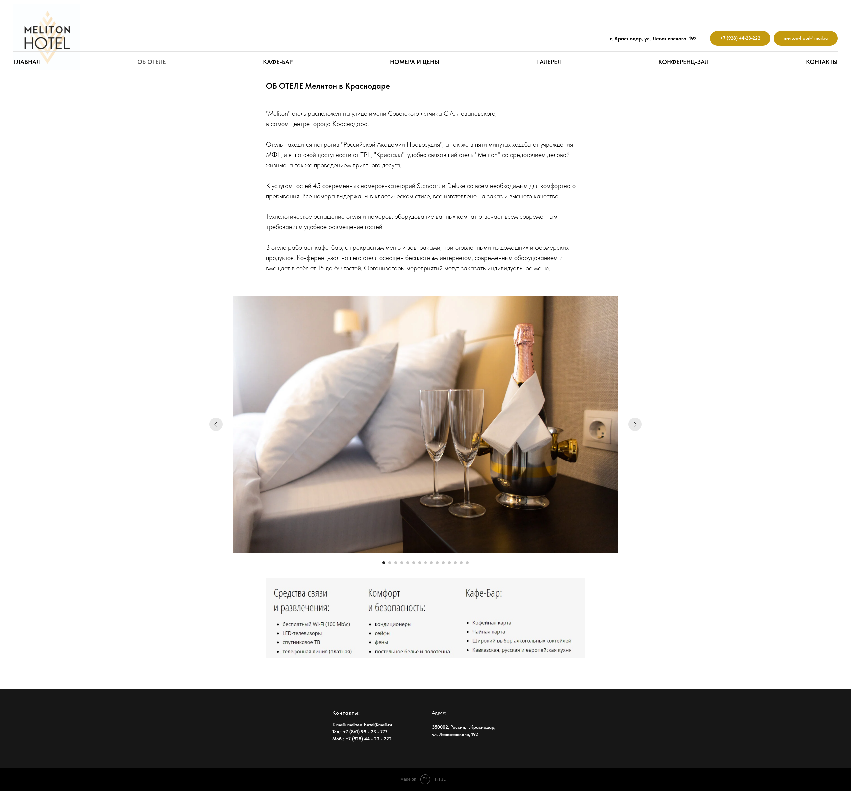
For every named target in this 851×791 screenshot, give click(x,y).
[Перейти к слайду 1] (383, 562)
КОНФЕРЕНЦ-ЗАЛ (683, 61)
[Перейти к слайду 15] (467, 562)
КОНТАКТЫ (822, 61)
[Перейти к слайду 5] (407, 562)
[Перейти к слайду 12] (449, 562)
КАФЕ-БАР (278, 61)
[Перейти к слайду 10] (437, 562)
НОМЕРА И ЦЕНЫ (414, 61)
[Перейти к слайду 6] (413, 562)
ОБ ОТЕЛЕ (151, 61)
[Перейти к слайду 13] (455, 562)
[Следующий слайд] (635, 424)
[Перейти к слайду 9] (431, 562)
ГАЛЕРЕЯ (549, 61)
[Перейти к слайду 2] (389, 562)
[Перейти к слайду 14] (461, 562)
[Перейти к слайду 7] (419, 562)
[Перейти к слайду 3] (395, 562)
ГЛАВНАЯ (26, 61)
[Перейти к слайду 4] (401, 562)
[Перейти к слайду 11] (443, 562)
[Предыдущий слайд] (216, 424)
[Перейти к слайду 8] (425, 562)
